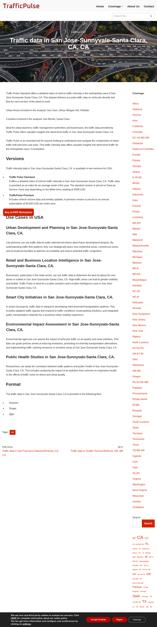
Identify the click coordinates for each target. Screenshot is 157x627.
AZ (134, 538)
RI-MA (135, 405)
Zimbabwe (138, 507)
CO (146, 538)
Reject (119, 619)
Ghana (136, 171)
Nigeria (136, 336)
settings (27, 624)
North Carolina (140, 342)
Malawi (136, 228)
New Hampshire (141, 314)
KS (140, 553)
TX (144, 601)
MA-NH (136, 223)
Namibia (137, 285)
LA (143, 553)
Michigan (137, 257)
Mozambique (139, 280)
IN (140, 549)
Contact (149, 6)
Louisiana (137, 217)
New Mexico (139, 325)
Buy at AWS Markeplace (18, 212)
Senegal (137, 416)
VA (137, 607)
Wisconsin (138, 496)
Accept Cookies (98, 619)
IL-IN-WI (136, 177)
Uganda (136, 456)
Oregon (136, 376)
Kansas (136, 206)
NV (140, 569)
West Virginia (139, 490)
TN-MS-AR (138, 450)
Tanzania (137, 433)
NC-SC (136, 291)
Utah (135, 467)
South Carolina (140, 422)
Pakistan (137, 388)
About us (133, 6)
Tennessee (138, 439)
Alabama (137, 109)
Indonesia (137, 194)
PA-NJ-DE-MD (140, 382)
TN (151, 596)
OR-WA (136, 371)
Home (100, 6)
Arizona (136, 115)
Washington (138, 484)
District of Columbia (143, 149)
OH (134, 574)
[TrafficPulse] (21, 5)
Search (136, 517)
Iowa (135, 200)
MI (146, 556)
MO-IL (135, 268)
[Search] (151, 16)
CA (12, 432)
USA (84, 32)
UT (133, 607)
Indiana (136, 189)
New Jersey (138, 319)
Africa (135, 103)
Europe (136, 154)
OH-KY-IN (137, 353)
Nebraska (137, 302)
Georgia (136, 166)
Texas (135, 444)
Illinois (136, 183)
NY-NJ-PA (138, 348)
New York (137, 331)
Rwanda (137, 410)
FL (147, 544)
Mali (134, 234)
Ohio (135, 359)
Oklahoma (138, 365)
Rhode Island (139, 399)
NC (141, 565)
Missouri (137, 262)
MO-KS (136, 274)
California (75, 32)
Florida (136, 160)
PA (141, 579)
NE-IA (135, 297)
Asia (134, 120)
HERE (14, 618)
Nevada (136, 308)
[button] (122, 6)
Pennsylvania (139, 393)
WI (151, 607)
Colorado (137, 132)
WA (147, 607)
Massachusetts (140, 245)
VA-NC (136, 473)
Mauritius (137, 251)
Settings (137, 619)
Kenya (136, 211)
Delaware (137, 143)
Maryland (137, 240)
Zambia (136, 501)
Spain (135, 427)
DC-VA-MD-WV (140, 137)
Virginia (136, 478)
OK (148, 574)
